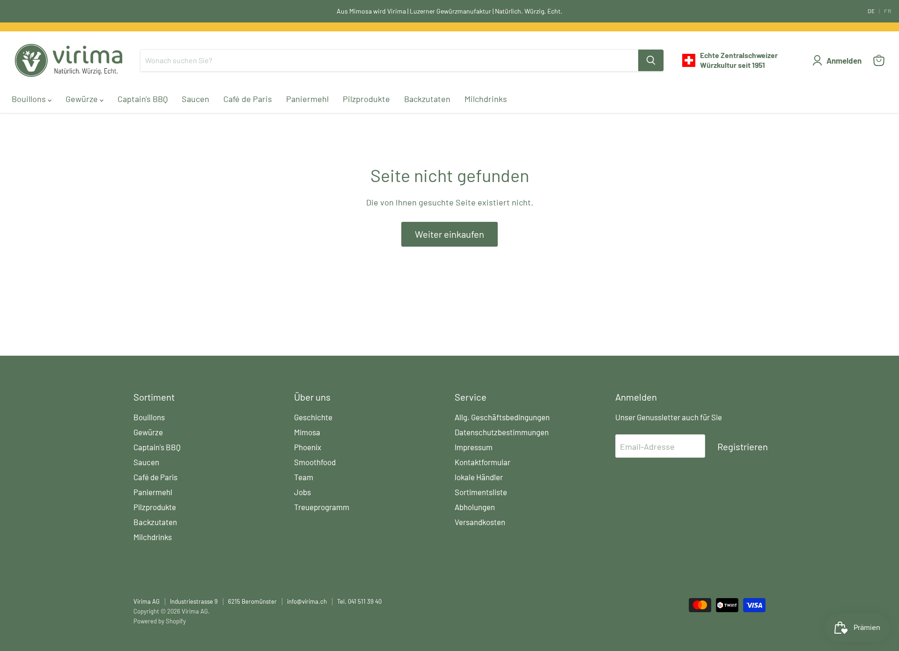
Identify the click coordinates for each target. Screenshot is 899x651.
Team (303, 477)
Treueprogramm (321, 507)
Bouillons (30, 99)
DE (871, 10)
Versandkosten (480, 522)
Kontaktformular (482, 462)
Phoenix (307, 447)
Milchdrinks (485, 99)
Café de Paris (247, 99)
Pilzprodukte (366, 99)
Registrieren (742, 446)
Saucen (195, 99)
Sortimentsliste (481, 492)
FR (888, 10)
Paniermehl (307, 99)
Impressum (474, 447)
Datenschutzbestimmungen (502, 432)
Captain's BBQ (143, 99)
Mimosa (307, 432)
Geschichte (313, 417)
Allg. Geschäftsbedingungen (502, 417)
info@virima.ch (307, 601)
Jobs (302, 492)
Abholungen (475, 507)
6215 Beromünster (252, 601)
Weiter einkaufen (449, 234)
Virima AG (146, 601)
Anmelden (844, 60)
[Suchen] (650, 60)
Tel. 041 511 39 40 (359, 601)
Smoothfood (315, 462)
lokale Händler (479, 477)
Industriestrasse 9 (194, 601)
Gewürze (83, 99)
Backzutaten (427, 99)
